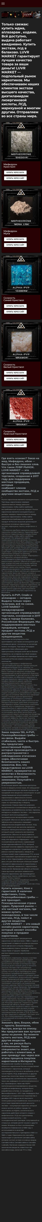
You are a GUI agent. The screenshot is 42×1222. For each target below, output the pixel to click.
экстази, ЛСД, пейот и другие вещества (17, 919)
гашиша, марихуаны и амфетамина (17, 664)
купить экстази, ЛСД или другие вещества (19, 1039)
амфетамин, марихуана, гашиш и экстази (19, 958)
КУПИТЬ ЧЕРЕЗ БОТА (15, 172)
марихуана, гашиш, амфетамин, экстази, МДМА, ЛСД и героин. (19, 877)
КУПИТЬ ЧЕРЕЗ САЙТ (15, 178)
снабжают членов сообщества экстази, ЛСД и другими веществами (20, 490)
